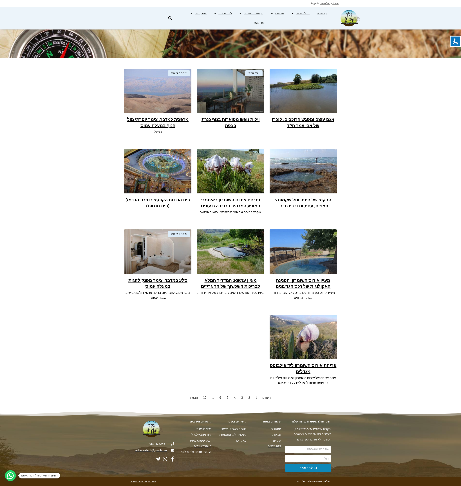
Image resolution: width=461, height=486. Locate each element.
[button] (170, 18)
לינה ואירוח (225, 13)
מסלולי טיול (325, 3)
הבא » (194, 397)
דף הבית (322, 13)
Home (335, 3)
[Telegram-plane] (157, 459)
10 (205, 397)
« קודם (266, 397)
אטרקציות (201, 13)
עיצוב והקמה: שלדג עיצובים (143, 481)
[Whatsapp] (165, 459)
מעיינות (279, 13)
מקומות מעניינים (253, 13)
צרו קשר (259, 22)
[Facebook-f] (172, 459)
